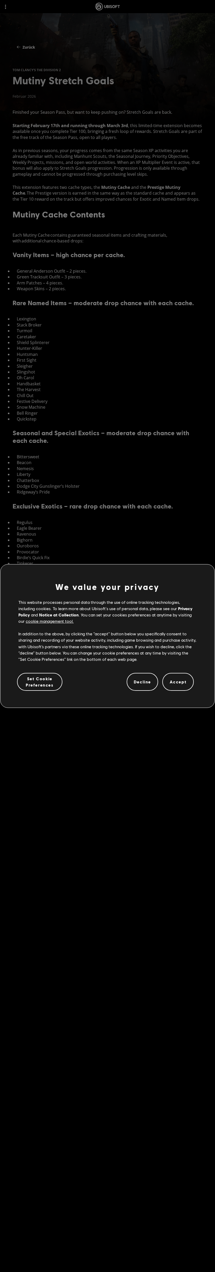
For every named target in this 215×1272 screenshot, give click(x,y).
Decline (142, 681)
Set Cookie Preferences (40, 681)
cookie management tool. (50, 621)
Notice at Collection (59, 614)
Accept (178, 681)
